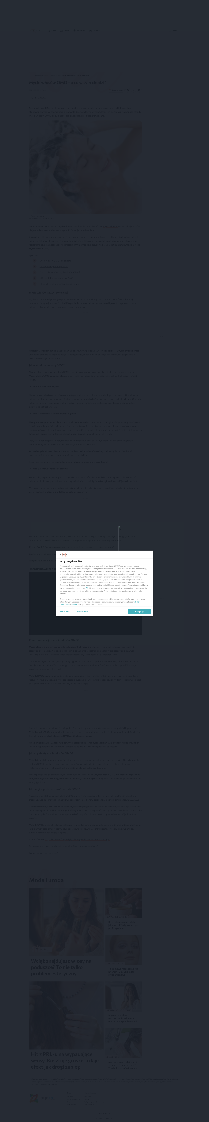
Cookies (74, 604)
